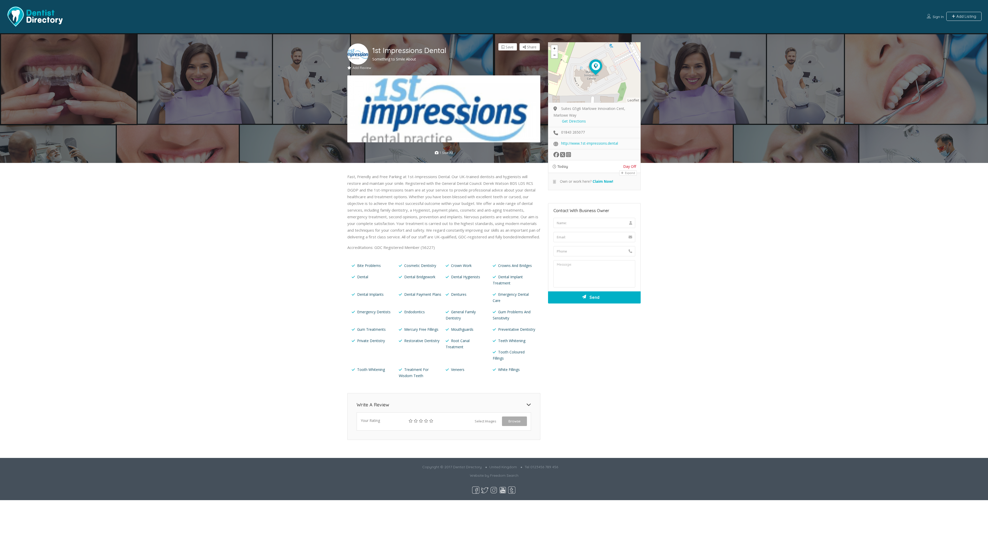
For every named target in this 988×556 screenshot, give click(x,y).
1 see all (445, 152)
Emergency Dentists (374, 311)
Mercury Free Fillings (421, 329)
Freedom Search (504, 475)
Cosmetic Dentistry (420, 265)
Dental (362, 276)
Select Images (485, 421)
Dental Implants (370, 294)
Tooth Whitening (371, 369)
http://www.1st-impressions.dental (589, 143)
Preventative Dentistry (516, 329)
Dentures (458, 294)
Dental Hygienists (465, 276)
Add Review (361, 68)
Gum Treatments (371, 329)
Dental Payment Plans (422, 294)
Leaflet (633, 100)
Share (531, 47)
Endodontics (414, 311)
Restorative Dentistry (421, 340)
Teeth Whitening (511, 340)
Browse (514, 421)
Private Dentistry (371, 340)
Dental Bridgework (419, 276)
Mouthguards (462, 329)
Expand (629, 173)
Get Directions (574, 121)
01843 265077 (573, 132)
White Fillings (509, 369)
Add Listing (965, 16)
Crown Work (461, 265)
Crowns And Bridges (515, 265)
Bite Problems (369, 265)
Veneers (457, 369)
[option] (443, 108)
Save (509, 47)
